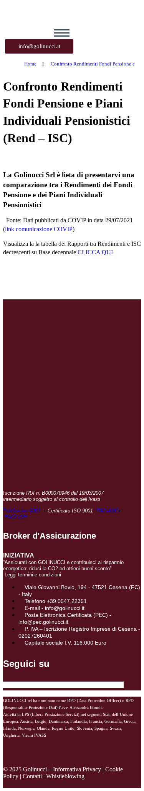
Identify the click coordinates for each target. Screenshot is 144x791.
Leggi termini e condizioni (33, 575)
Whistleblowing (65, 776)
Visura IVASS (34, 735)
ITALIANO (107, 511)
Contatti (32, 776)
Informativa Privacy (77, 769)
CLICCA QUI (96, 252)
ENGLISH (15, 517)
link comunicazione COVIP (39, 229)
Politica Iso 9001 (22, 511)
